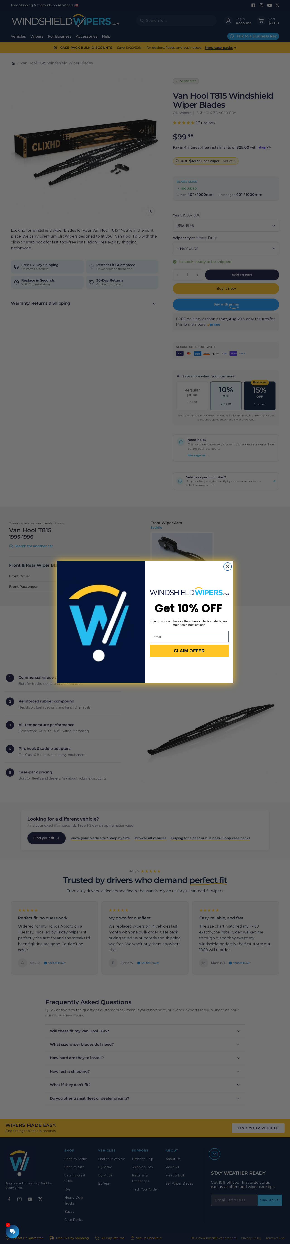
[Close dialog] (228, 567)
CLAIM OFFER (189, 650)
